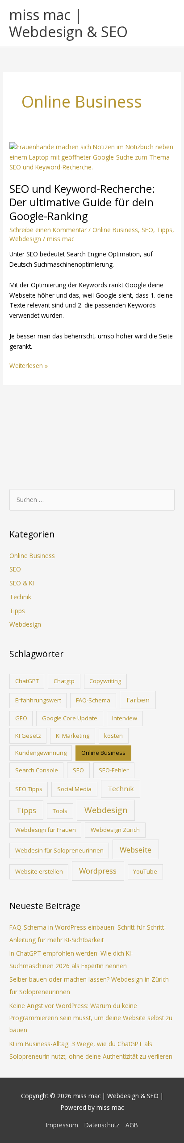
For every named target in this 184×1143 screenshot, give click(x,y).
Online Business (115, 229)
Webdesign (25, 238)
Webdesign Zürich (115, 830)
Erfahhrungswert (38, 700)
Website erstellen (39, 871)
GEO (21, 718)
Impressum (62, 1125)
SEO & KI (21, 583)
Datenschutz (101, 1125)
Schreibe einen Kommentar (48, 229)
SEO (147, 229)
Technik (20, 597)
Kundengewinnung (41, 753)
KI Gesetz (28, 736)
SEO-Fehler (114, 770)
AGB (131, 1125)
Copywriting (105, 681)
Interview (124, 718)
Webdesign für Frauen (45, 830)
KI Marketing (72, 736)
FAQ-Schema (93, 700)
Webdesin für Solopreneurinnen (59, 850)
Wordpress (98, 871)
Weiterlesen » (28, 366)
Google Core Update (69, 718)
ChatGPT (27, 681)
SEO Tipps (28, 789)
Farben (138, 699)
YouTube (145, 871)
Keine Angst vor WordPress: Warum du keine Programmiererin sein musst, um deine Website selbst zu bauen (90, 1018)
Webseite (135, 849)
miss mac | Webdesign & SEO (68, 23)
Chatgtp (64, 681)
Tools (60, 811)
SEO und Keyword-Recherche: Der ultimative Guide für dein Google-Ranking (82, 203)
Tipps (164, 229)
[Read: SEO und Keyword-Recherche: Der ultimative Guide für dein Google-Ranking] (92, 156)
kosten (113, 736)
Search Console (36, 770)
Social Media (74, 789)
